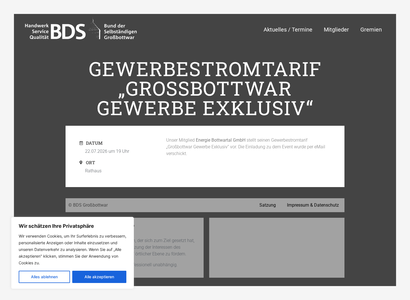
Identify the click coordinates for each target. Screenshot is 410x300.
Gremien (371, 29)
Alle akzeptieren (99, 276)
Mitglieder (336, 29)
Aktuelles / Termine (288, 29)
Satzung (267, 205)
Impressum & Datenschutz (313, 205)
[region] (72, 253)
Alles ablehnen (44, 276)
